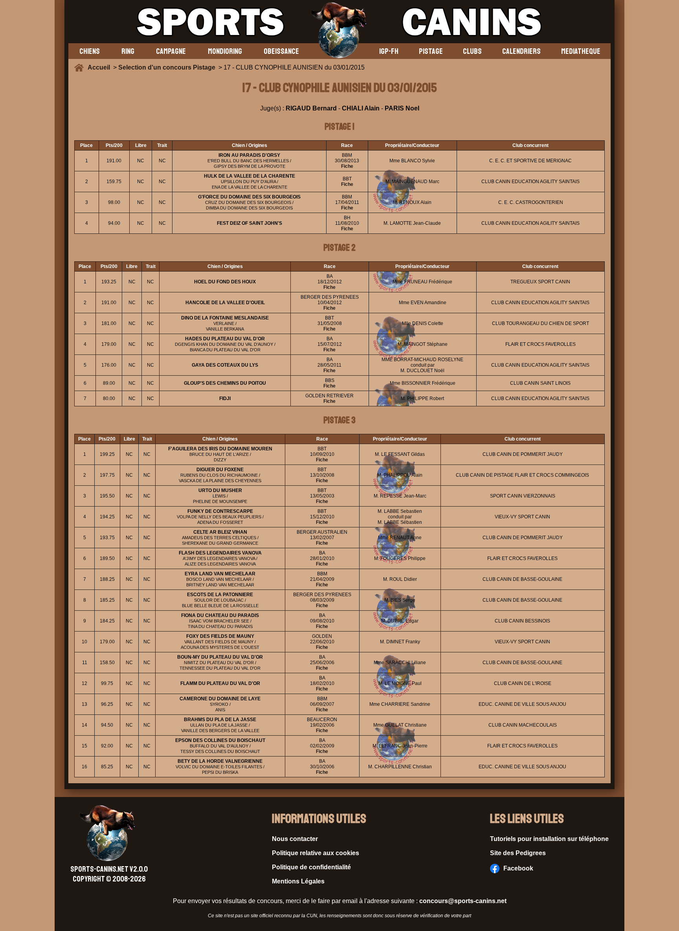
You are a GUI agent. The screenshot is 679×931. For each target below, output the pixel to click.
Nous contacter (295, 839)
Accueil (100, 67)
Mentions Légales (298, 881)
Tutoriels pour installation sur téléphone (549, 839)
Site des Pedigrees (518, 853)
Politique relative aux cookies (315, 853)
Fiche (347, 166)
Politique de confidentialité (311, 867)
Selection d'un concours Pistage (166, 67)
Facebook (518, 868)
